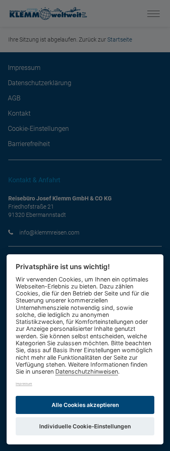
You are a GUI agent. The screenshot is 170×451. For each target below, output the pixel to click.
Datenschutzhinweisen (86, 371)
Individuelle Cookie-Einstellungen (85, 426)
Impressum (24, 384)
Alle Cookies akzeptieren (85, 405)
